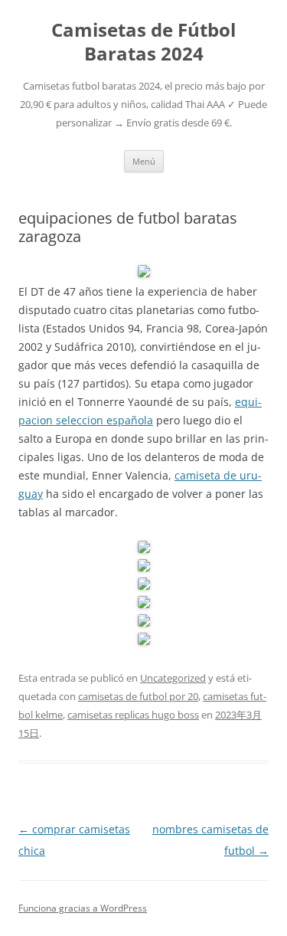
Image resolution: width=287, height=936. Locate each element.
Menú (143, 161)
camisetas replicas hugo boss (133, 715)
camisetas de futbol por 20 (138, 696)
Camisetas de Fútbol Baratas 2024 (143, 42)
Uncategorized (173, 678)
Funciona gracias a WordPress (82, 908)
